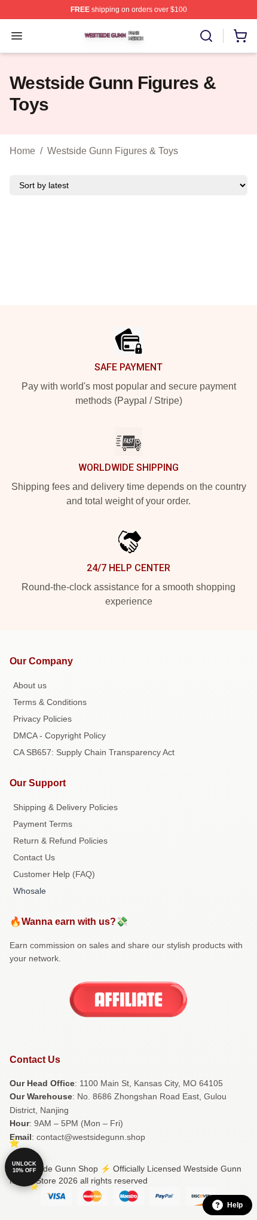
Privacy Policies (42, 719)
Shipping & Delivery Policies (65, 807)
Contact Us (34, 857)
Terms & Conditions (50, 702)
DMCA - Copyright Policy (59, 735)
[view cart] (240, 36)
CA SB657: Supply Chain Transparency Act (94, 752)
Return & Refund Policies (60, 840)
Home (22, 151)
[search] (206, 36)
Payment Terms (42, 824)
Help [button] (235, 1205)
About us (30, 685)
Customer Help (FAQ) (54, 874)
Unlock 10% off (24, 1167)
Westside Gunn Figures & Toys (112, 151)
